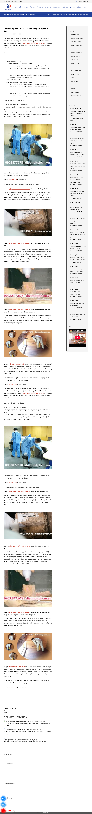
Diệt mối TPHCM (63, 14)
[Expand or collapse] (7, 82)
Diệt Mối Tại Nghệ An (76, 42)
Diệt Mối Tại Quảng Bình (77, 49)
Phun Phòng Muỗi (75, 92)
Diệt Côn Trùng (74, 81)
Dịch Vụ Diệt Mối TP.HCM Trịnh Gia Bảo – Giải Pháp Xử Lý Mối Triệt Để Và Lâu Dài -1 (28, 731)
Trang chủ (50, 14)
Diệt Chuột (73, 78)
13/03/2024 (8, 34)
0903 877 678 (10, 791)
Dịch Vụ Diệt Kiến (75, 74)
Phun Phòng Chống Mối (76, 95)
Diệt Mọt (73, 88)
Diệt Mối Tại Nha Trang (76, 45)
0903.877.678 (84, 1)
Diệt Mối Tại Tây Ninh (76, 56)
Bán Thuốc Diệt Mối (76, 70)
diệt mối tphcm (7, 734)
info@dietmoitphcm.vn (12, 793)
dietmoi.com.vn (11, 796)
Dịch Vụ (56, 14)
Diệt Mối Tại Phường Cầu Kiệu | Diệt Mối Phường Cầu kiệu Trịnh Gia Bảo (25, 741)
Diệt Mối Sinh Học (75, 63)
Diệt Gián (73, 85)
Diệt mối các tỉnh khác (76, 59)
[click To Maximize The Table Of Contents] (4, 52)
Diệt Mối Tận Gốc (75, 67)
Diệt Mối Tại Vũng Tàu (76, 52)
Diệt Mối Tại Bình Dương (77, 38)
